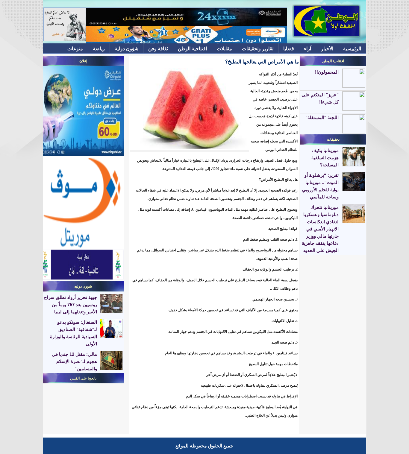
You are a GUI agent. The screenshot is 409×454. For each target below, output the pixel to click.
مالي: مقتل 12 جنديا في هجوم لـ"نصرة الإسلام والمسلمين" (74, 361)
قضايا (288, 48)
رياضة (99, 48)
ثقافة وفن (158, 48)
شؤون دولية (126, 48)
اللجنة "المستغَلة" (322, 117)
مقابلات (224, 48)
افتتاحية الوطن (192, 48)
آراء (307, 48)
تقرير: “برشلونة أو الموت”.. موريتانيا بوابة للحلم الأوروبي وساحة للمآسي (320, 186)
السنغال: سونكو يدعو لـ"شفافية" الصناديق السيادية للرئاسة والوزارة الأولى (73, 333)
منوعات (75, 48)
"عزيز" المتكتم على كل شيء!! (320, 98)
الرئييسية (352, 48)
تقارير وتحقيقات (257, 48)
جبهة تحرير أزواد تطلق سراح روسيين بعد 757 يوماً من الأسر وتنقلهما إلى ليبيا (70, 304)
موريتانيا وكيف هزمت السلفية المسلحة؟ (325, 157)
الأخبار (327, 48)
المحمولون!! (327, 72)
